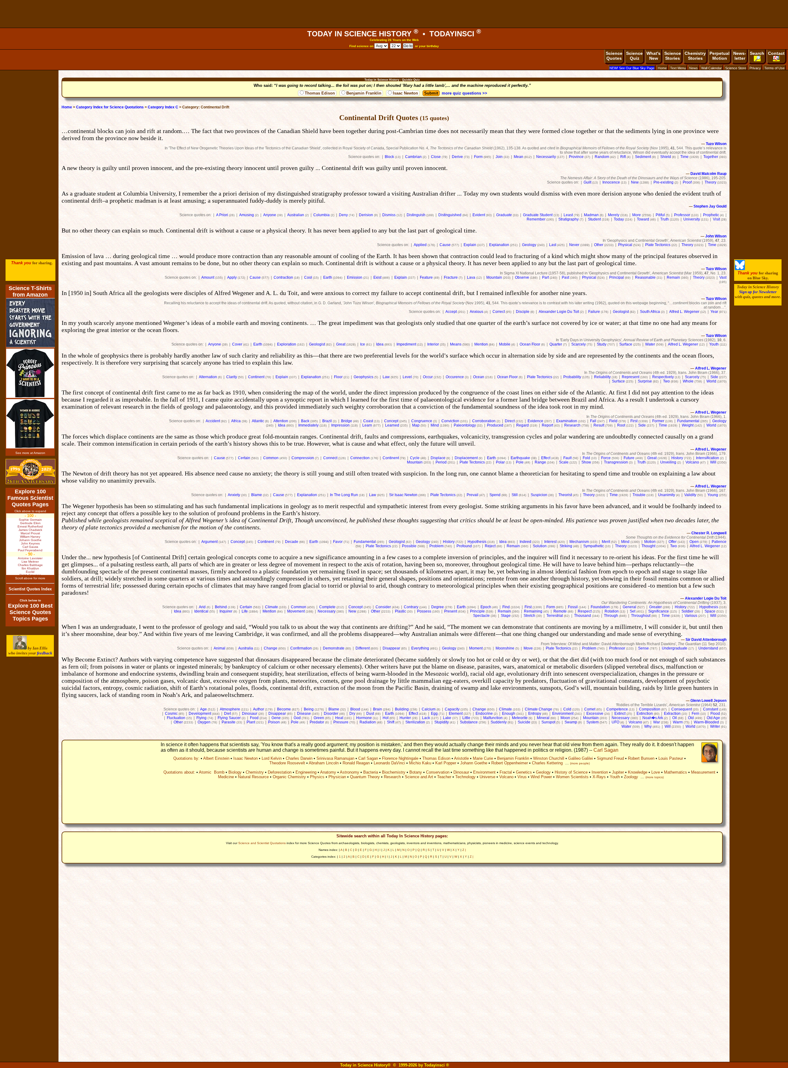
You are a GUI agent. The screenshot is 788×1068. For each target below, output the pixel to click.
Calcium (429, 709)
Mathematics (675, 772)
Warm (678, 722)
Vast (722, 277)
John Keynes (30, 543)
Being (309, 709)
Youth (714, 344)
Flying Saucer (229, 718)
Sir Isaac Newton (403, 495)
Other (598, 245)
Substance (469, 722)
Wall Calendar (711, 68)
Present (450, 611)
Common (271, 458)
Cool (308, 277)
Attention (280, 421)
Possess (424, 611)
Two (666, 381)
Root (621, 425)
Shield (665, 157)
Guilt (587, 182)
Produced (495, 425)
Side (714, 377)
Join (499, 157)
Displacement (466, 458)
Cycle (415, 458)
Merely (613, 215)
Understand (708, 648)
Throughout (640, 615)
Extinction (645, 713)
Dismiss (389, 215)
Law (386, 377)
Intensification (707, 458)
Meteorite (520, 718)
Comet (589, 709)
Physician (337, 777)
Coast (368, 421)
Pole (520, 462)
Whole (688, 381)
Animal (219, 648)
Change (270, 648)
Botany (415, 772)
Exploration (286, 344)
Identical (201, 611)
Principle (477, 611)
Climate (271, 607)
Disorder (331, 713)
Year (714, 311)
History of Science (571, 772)
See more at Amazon (30, 453)
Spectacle (481, 615)
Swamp (571, 722)
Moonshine (505, 648)
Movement (296, 611)
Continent (256, 377)
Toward (643, 219)
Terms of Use (774, 68)
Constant (710, 709)
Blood (355, 709)
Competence (617, 709)
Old (691, 718)
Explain (470, 245)
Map (416, 425)
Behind (221, 607)
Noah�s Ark (652, 718)
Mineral (543, 718)
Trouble (639, 495)
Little (466, 718)
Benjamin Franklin (363, 93)
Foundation (600, 607)
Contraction (283, 277)
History (677, 458)
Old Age (713, 718)
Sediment (643, 157)
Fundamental (688, 421)
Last (552, 245)
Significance (658, 611)
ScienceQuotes (614, 56)
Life (245, 611)
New (635, 182)
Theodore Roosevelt (287, 763)
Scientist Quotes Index (30, 589)
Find (506, 607)
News (693, 68)
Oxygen (204, 722)
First (633, 421)
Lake (447, 718)
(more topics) (654, 777)
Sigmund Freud (610, 758)
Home (662, 68)
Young (712, 495)
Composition (649, 709)
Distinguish (416, 215)
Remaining (533, 611)
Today (619, 219)
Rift (623, 157)
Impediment (406, 344)
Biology (235, 772)
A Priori (222, 215)
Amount (207, 277)
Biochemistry (393, 772)
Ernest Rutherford (30, 526)
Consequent (681, 709)
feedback (44, 653)
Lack (426, 718)
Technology (465, 777)
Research (572, 425)
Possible (409, 546)
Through (611, 615)
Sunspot (548, 722)
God (297, 718)
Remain (673, 277)
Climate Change (538, 709)
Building (402, 709)
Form (478, 157)
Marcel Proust (30, 533)
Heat (339, 718)
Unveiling (668, 462)
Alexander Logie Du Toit (559, 311)
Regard (522, 425)
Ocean (478, 377)
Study (601, 344)
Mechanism (579, 542)
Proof (687, 182)
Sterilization (415, 722)
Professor (682, 215)
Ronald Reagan (356, 763)
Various (691, 615)
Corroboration (484, 421)
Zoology (631, 777)
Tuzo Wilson (716, 144)
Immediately (308, 425)
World (711, 381)
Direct (510, 421)
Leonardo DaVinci (389, 763)
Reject (490, 546)
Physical (625, 245)
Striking (566, 546)
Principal (616, 277)
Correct (498, 311)
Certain (244, 458)
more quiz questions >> (464, 93)
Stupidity (441, 722)
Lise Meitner (30, 561)
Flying (201, 718)
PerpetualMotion (720, 56)
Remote (560, 611)
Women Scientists (572, 777)
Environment (562, 713)
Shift (390, 722)
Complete (327, 607)
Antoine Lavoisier (30, 558)
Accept (451, 311)
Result (598, 425)
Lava (471, 277)
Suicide (524, 722)
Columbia (321, 215)
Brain (377, 709)
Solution (540, 546)
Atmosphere (230, 709)
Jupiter (618, 772)
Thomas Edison (320, 93)
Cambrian (413, 157)
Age (203, 709)
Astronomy (349, 772)
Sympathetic (593, 546)
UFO (615, 722)
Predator (317, 722)
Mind (435, 425)
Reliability (602, 377)
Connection (360, 458)
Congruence (421, 421)
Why (648, 726)
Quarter (555, 344)
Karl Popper (445, 763)
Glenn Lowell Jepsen (708, 700)
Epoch (485, 607)
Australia (245, 648)
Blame (256, 495)
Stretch (529, 615)
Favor (338, 542)
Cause (445, 245)
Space (710, 611)
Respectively (663, 377)
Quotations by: (186, 758)
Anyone (269, 215)
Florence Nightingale (400, 758)
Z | (464, 850)
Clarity (231, 377)
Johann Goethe (473, 763)
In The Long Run (344, 495)
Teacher (444, 777)
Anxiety (234, 495)
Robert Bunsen (641, 758)
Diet (227, 713)
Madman (591, 215)
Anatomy (328, 772)
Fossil (573, 607)
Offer (673, 542)
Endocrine (484, 713)
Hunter (405, 718)
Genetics (524, 772)
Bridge (346, 421)
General (629, 607)
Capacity (452, 709)
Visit (716, 219)
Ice (362, 344)
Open (694, 542)
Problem (436, 546)
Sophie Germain (30, 519)
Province (576, 157)
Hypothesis (477, 542)
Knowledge (637, 772)
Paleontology (465, 425)
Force (606, 458)
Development (200, 713)
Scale (564, 462)
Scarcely (578, 344)
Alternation (208, 377)
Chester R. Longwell (708, 533)
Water (650, 344)
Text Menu (678, 68)
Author (258, 709)
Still (515, 495)
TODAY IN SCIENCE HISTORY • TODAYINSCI (394, 34)
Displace (438, 458)
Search (757, 53)
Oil (674, 718)
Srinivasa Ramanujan (335, 758)
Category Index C (163, 107)
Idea (380, 344)
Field (613, 421)
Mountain (494, 277)
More (636, 215)
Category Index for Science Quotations (110, 107)
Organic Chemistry (289, 777)
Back (305, 421)
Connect (330, 458)
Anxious (476, 311)
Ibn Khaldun (30, 568)
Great (340, 344)
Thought (648, 546)
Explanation (499, 245)
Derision (366, 215)
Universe (487, 777)
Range (540, 462)
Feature (426, 277)
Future (629, 458)
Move (528, 648)
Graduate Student (538, 215)
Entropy (534, 713)
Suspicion (539, 495)
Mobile (504, 344)
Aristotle (461, 758)
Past (565, 277)
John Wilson (715, 236)
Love (655, 772)
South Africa (650, 311)
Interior (433, 344)
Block (389, 157)
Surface (625, 344)
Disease (304, 713)
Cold (567, 709)
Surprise (645, 381)
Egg (434, 713)
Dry (352, 713)
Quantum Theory (365, 777)
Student (594, 219)
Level (407, 377)
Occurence (455, 377)
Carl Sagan (605, 750)
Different (363, 648)
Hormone (364, 718)
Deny (343, 215)
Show (586, 462)
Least (568, 215)
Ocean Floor (530, 344)
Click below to (30, 600)
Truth (664, 219)
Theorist (565, 495)
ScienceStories (672, 56)
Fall (593, 421)
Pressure (340, 722)
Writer (715, 726)
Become (284, 709)
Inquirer (225, 611)
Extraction (672, 713)
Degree (437, 607)
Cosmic (171, 713)
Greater (655, 607)
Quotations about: (179, 772)
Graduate (504, 215)
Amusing (246, 215)
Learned (392, 425)
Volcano (692, 462)
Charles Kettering (547, 763)
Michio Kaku (420, 763)
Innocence (611, 182)
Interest (550, 542)
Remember (536, 219)
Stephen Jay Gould (710, 206)
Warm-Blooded (706, 722)
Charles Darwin (299, 758)
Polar (500, 462)
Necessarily (546, 157)
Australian (295, 215)
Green (319, 718)
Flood (715, 713)
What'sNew (653, 56)
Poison (274, 722)
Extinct (619, 713)
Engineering (306, 772)
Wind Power (541, 777)
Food (254, 718)
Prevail (472, 495)
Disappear (391, 648)
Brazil (327, 421)
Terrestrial (554, 615)
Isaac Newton (405, 93)
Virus (522, 777)
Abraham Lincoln (324, 763)
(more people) (580, 763)
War (656, 722)
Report (547, 425)
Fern (695, 713)
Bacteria (370, 772)
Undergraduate (674, 648)
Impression (340, 425)
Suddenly (499, 722)
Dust (370, 713)
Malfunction (493, 718)
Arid (202, 607)
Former (658, 421)
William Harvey (30, 536)
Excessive (594, 713)
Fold (586, 458)
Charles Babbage (30, 565)
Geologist (621, 311)
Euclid (30, 571)
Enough (508, 713)
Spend (495, 495)
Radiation (368, 722)
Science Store (735, 68)
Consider (383, 607)
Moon (565, 718)
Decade (291, 542)
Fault (567, 458)
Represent (630, 377)
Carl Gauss (30, 546)
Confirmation (301, 648)
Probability (572, 377)
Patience (719, 542)
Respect (585, 611)
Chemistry (255, 772)
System (592, 722)
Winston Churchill (548, 758)
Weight (688, 425)
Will (713, 462)
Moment (476, 648)
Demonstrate (333, 648)
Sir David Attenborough (705, 639)
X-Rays (599, 777)
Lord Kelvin (272, 758)
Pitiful (660, 215)
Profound (464, 546)
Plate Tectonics (657, 245)
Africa (236, 421)
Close (436, 157)
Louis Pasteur (670, 758)
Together (710, 157)
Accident (213, 421)
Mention (481, 344)
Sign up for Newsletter (758, 291)
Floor (338, 377)
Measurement (703, 772)
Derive (457, 157)
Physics (317, 777)
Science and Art (419, 777)
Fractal (506, 772)
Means (455, 344)
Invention (600, 772)
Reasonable (645, 277)
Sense (643, 648)
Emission (354, 277)
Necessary (327, 611)
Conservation (437, 772)
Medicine (226, 777)
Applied (420, 245)
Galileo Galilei (580, 758)
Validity (690, 495)
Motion (650, 542)
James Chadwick (30, 530)
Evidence (535, 421)
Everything (420, 648)
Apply (232, 277)
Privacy (755, 68)
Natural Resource (253, 777)
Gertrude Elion (30, 523)
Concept (391, 421)
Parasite (228, 722)
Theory (710, 182)
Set (632, 611)
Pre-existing (663, 182)
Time (684, 157)
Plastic (400, 611)
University (691, 219)
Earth (327, 277)
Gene (276, 718)
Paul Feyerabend (30, 550)
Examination (566, 421)
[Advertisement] (394, 14)
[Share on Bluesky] (740, 268)
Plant (251, 722)
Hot (385, 718)
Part (545, 277)
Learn (367, 425)
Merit (606, 542)
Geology (529, 245)
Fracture (451, 277)
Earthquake (520, 458)
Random (602, 157)
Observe (522, 277)
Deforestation (279, 772)
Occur (428, 377)
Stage (506, 615)
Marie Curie (483, 758)
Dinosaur (249, 713)
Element (456, 713)
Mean (518, 157)
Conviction (450, 421)
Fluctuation (176, 718)
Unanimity (666, 495)
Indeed (525, 542)
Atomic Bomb (211, 772)
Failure (594, 311)
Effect (545, 458)
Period (441, 462)
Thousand (582, 615)
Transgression (616, 462)
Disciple (522, 311)
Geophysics (363, 377)
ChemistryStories (695, 56)
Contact (776, 53)
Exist (377, 277)
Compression (302, 458)
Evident (478, 215)
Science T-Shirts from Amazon (30, 291)
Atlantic (258, 421)
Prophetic (711, 215)
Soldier (687, 611)
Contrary (411, 607)
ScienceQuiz (634, 56)
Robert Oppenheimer (509, 763)
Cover (237, 344)
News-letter (739, 56)
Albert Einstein (216, 758)
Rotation (612, 611)
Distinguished (449, 215)
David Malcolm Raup (708, 174)
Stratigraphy (568, 219)
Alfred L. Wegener (684, 311)
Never (574, 245)
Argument (209, 542)
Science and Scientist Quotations (262, 843)
